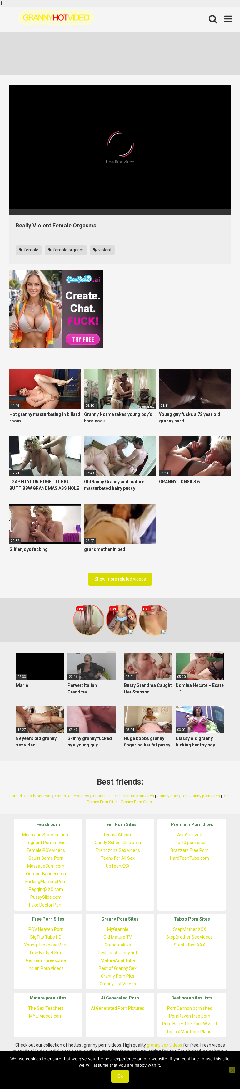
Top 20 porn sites (190, 842)
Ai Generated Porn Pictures (117, 1008)
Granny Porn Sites (136, 802)
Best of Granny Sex (118, 968)
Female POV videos (46, 850)
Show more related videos (120, 578)
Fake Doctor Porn (46, 904)
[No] (232, 1070)
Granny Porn (167, 796)
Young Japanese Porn (46, 944)
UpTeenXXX (118, 865)
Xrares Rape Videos (71, 796)
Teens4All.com (117, 834)
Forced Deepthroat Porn (30, 796)
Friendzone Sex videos (118, 850)
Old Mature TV (117, 937)
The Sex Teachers (46, 1008)
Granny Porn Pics (117, 976)
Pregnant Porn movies (46, 842)
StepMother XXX (189, 929)
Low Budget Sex (46, 952)
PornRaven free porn (189, 1016)
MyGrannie (117, 929)
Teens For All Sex (118, 858)
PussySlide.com (46, 897)
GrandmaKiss (118, 944)
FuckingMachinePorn (46, 881)
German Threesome (46, 960)
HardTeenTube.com (189, 858)
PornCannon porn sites (189, 1008)
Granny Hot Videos (118, 983)
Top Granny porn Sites (200, 796)
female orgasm (68, 249)
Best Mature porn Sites (134, 796)
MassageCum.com (45, 865)
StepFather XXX (189, 944)
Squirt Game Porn (45, 858)
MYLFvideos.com (45, 1016)
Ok (120, 1076)
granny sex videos (164, 1045)
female (30, 249)
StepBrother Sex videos (189, 937)
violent (105, 249)
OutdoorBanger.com (46, 873)
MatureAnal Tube (118, 960)
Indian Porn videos (46, 968)
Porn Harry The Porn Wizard (189, 1023)
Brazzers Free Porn (190, 850)
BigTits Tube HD (46, 937)
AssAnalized (189, 834)
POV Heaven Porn (45, 929)
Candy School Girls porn (118, 842)
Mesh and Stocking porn (46, 834)
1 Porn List (101, 796)
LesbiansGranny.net (117, 952)
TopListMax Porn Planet (189, 1031)
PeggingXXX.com (46, 889)
